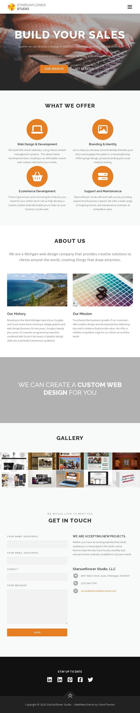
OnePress (80, 704)
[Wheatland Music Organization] (98, 461)
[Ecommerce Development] (37, 176)
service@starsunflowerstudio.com (98, 590)
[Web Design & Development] (37, 129)
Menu (130, 6)
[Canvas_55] (42, 479)
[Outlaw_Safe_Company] (70, 461)
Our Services (54, 69)
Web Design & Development (37, 144)
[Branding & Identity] (103, 129)
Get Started (84, 69)
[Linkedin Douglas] (60, 679)
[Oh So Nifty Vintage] (98, 479)
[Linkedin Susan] (49, 679)
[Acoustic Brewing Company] (70, 479)
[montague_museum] (42, 461)
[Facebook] (80, 679)
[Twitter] (90, 679)
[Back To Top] (70, 696)
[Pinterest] (70, 679)
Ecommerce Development (37, 191)
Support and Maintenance (103, 191)
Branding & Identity (103, 144)
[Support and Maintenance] (103, 176)
